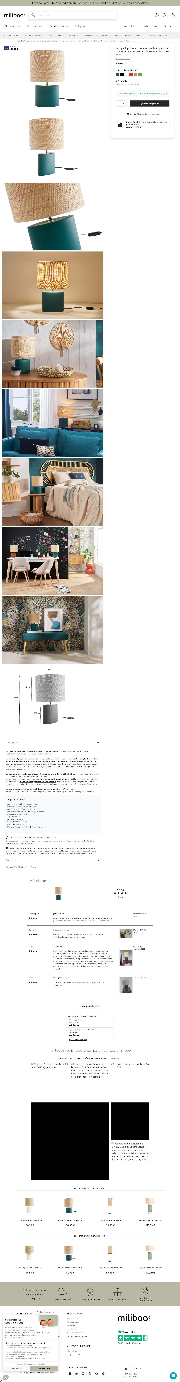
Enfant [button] (116, 36)
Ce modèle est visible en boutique (144, 114)
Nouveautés (12, 26)
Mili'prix (80, 26)
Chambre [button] (88, 36)
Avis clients (71, 1326)
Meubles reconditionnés (156, 36)
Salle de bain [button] (102, 36)
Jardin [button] (127, 36)
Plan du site (71, 1329)
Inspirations (129, 26)
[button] (50, 1082)
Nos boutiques (149, 26)
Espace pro (169, 26)
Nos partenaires (73, 1355)
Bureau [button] (49, 36)
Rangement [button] (73, 36)
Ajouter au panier (150, 103)
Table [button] (60, 36)
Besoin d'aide (72, 1318)
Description (12, 742)
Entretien (11, 860)
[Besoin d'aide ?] (173, 1375)
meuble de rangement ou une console (38, 782)
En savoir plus (86, 853)
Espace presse (73, 1322)
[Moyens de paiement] (39, 1373)
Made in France (59, 26)
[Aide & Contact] (157, 15)
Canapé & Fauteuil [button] (12, 36)
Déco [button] (137, 36)
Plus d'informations (78, 1040)
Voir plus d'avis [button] (89, 1006)
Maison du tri (30, 843)
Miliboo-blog (72, 1351)
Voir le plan (74, 1025)
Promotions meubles (75, 1333)
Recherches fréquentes (77, 1336)
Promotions (34, 26)
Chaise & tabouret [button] (33, 36)
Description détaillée (123, 59)
